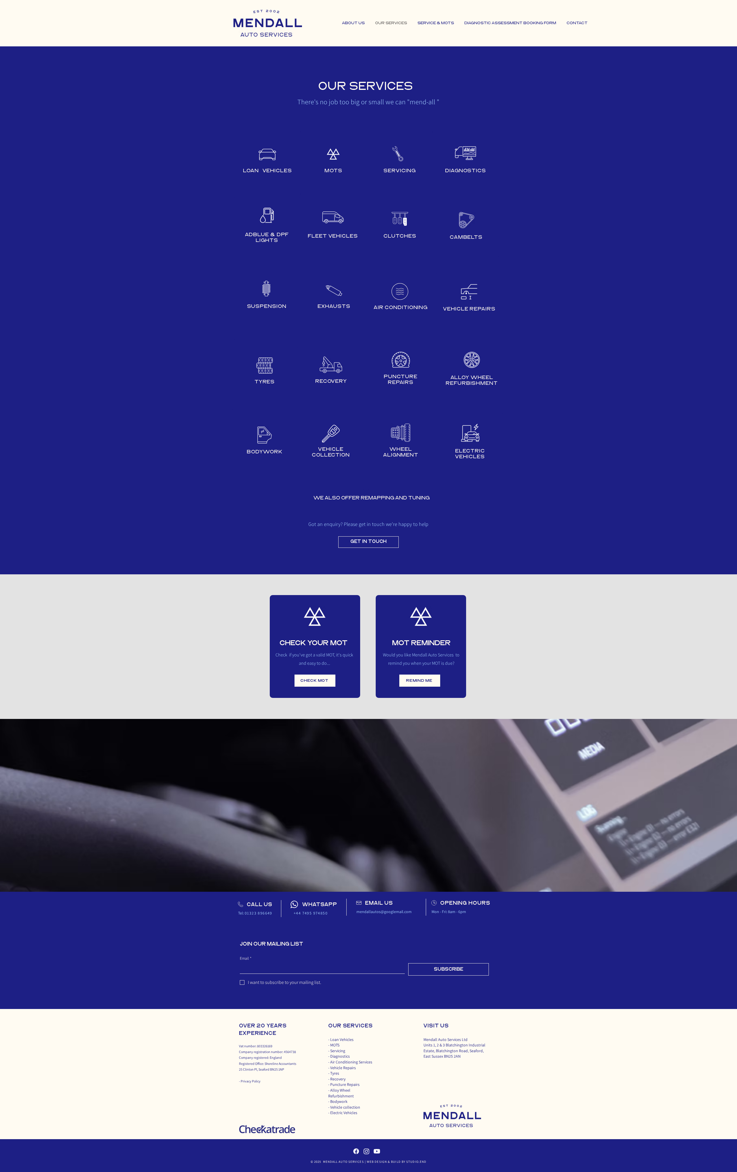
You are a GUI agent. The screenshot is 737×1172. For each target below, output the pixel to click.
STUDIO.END (415, 1162)
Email (246, 958)
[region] (268, 163)
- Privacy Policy (250, 1081)
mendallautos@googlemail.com (384, 911)
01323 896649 (258, 913)
